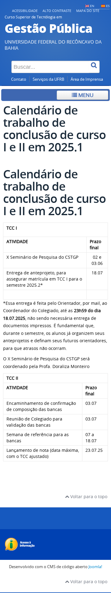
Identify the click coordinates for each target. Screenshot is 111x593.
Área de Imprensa (87, 79)
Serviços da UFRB (48, 79)
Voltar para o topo (88, 496)
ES (107, 6)
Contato (18, 79)
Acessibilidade (25, 10)
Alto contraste (57, 10)
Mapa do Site (87, 10)
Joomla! (95, 566)
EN (92, 6)
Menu (85, 95)
